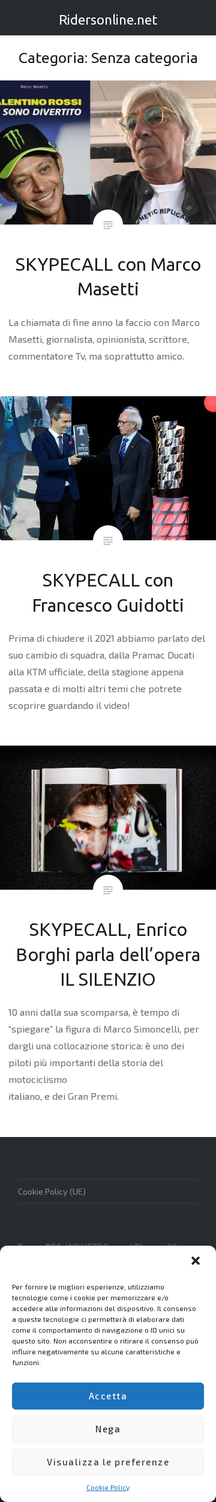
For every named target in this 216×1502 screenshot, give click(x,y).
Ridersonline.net (108, 19)
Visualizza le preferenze (108, 1461)
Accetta (108, 1395)
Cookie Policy (108, 1487)
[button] (197, 1262)
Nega (108, 1428)
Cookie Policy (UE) (52, 1191)
